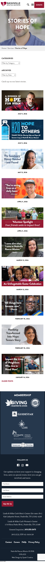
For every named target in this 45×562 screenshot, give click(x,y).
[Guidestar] (22, 413)
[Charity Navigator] (22, 424)
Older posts (7, 381)
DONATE (39, 5)
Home (4, 48)
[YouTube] (27, 465)
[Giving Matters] (16, 403)
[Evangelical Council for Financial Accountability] (35, 403)
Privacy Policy (34, 542)
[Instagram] (22, 465)
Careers (17, 542)
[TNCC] (22, 445)
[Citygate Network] (22, 434)
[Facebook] (18, 465)
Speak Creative (27, 557)
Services (11, 48)
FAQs (24, 542)
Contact (8, 542)
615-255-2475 (30, 529)
